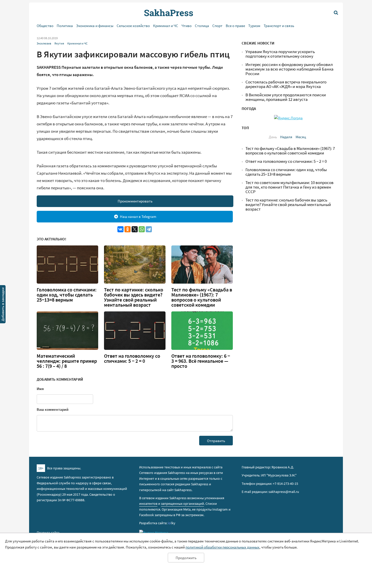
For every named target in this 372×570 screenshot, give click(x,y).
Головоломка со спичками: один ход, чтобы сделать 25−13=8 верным (67, 295)
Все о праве (235, 25)
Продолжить (186, 557)
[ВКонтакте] (120, 229)
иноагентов (148, 503)
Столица (202, 25)
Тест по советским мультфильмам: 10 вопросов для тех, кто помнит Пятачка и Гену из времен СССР (289, 187)
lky (171, 523)
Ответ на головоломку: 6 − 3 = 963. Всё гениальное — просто (200, 361)
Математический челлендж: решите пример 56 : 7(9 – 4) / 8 (67, 361)
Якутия (59, 43)
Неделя (286, 136)
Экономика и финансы (94, 25)
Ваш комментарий (53, 409)
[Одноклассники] (128, 229)
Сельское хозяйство (133, 25)
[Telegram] (149, 229)
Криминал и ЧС (165, 25)
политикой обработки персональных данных (222, 547)
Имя (40, 388)
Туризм (254, 25)
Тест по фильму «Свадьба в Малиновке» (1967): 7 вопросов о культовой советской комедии (201, 297)
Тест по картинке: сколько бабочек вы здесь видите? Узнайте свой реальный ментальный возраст (133, 297)
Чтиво (186, 25)
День (273, 136)
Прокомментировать (135, 201)
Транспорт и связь (279, 25)
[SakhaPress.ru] (3, 305)
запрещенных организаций (182, 503)
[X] (135, 229)
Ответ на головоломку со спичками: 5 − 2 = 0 (132, 358)
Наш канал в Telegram (138, 216)
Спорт (217, 25)
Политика (65, 25)
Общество (45, 25)
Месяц (301, 136)
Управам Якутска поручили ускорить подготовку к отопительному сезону (280, 54)
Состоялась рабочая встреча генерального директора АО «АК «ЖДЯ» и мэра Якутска (285, 84)
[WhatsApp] (142, 229)
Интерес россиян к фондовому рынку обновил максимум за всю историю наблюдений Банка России (289, 69)
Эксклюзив (44, 43)
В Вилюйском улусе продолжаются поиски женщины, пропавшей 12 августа (285, 97)
